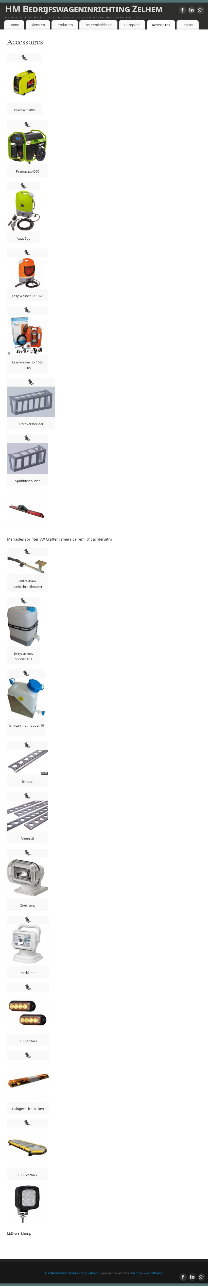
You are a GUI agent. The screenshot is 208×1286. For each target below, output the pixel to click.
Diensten (38, 25)
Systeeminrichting (98, 25)
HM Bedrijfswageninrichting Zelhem (83, 9)
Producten (65, 25)
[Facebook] (182, 11)
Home (14, 25)
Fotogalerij (132, 25)
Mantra (136, 1273)
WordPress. (154, 1273)
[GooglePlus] (200, 11)
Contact (188, 25)
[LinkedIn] (191, 11)
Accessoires (161, 25)
